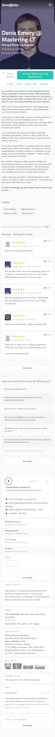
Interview (44, 84)
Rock (43, 614)
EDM (7, 614)
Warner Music (10, 209)
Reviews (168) (31, 84)
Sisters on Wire (10, 213)
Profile (10, 84)
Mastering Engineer (13, 522)
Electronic (14, 614)
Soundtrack (10, 617)
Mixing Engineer (11, 530)
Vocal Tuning (10, 539)
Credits (19, 84)
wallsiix (28, 340)
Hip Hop (24, 614)
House (32, 614)
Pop (37, 614)
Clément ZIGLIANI (33, 266)
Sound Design (11, 566)
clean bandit (27, 213)
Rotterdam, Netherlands (12, 53)
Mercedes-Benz (27, 209)
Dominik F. (35, 246)
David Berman (31, 319)
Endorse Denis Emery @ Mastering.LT (23, 226)
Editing (8, 557)
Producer (9, 548)
